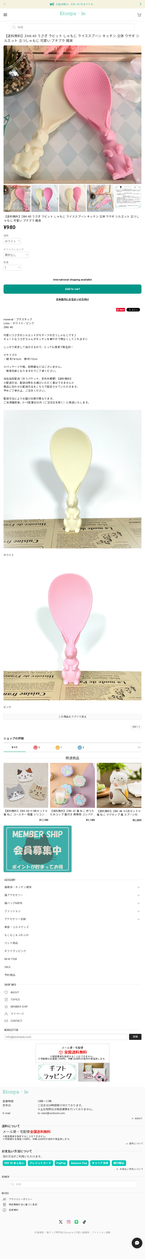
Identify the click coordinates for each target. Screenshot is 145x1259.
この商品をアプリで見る (72, 716)
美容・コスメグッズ (16, 927)
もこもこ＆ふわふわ (16, 935)
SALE (7, 967)
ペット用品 (11, 943)
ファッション (12, 911)
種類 (6, 235)
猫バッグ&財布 (13, 903)
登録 (135, 1036)
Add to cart (72, 289)
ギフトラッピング (15, 951)
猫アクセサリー (13, 895)
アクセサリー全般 (15, 919)
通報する (136, 727)
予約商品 (9, 975)
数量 (6, 262)
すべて (14, 747)
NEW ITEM (10, 959)
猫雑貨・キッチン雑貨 (17, 887)
